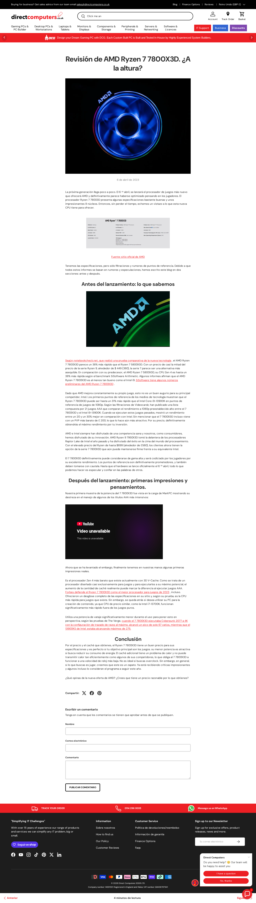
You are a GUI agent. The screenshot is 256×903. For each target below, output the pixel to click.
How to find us (104, 834)
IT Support (202, 28)
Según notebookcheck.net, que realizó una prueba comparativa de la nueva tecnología (118, 360)
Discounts (238, 28)
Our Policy (102, 841)
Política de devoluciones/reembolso (157, 828)
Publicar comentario (82, 787)
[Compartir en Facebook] (92, 693)
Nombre (69, 724)
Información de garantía (149, 834)
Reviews (209, 4)
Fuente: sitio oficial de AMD (128, 257)
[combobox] (135, 16)
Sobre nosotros (105, 828)
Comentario (72, 757)
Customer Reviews (107, 847)
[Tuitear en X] (84, 693)
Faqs (138, 847)
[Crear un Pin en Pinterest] (99, 693)
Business (220, 28)
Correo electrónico (76, 740)
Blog (175, 4)
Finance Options (191, 4)
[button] (242, 16)
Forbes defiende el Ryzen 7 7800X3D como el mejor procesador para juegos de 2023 (117, 592)
